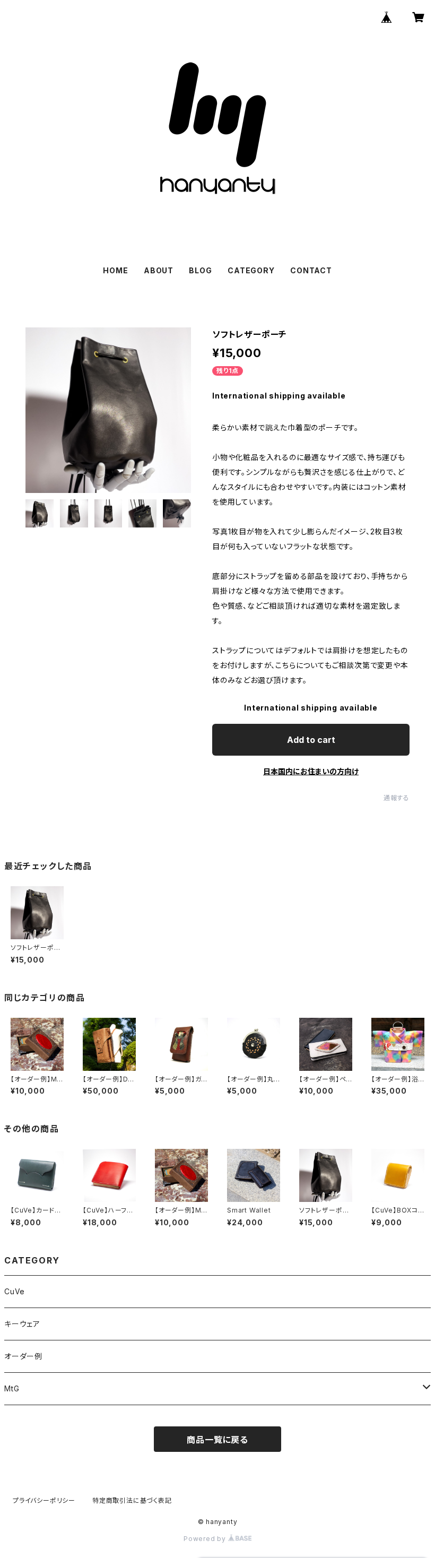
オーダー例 (23, 1356)
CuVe (14, 1291)
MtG (11, 1388)
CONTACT (311, 270)
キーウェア (22, 1323)
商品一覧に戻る (217, 1439)
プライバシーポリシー (44, 1500)
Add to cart (311, 739)
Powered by (206, 1539)
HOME (115, 270)
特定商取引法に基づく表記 (132, 1500)
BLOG (200, 270)
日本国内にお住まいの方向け (311, 771)
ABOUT (158, 270)
